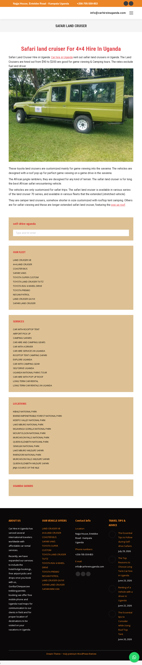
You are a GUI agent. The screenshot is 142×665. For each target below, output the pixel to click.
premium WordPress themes (82, 654)
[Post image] (112, 534)
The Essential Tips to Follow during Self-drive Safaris (125, 539)
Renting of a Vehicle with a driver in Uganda (125, 594)
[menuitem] (71, 455)
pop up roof (118, 204)
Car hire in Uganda (62, 57)
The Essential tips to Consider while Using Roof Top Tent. (125, 623)
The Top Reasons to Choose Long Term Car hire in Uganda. (125, 566)
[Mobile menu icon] (131, 13)
